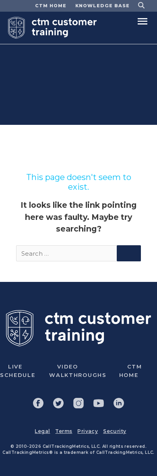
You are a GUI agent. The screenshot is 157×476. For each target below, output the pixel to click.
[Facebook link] (38, 403)
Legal (42, 431)
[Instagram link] (78, 403)
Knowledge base (102, 5)
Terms (63, 431)
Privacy (87, 431)
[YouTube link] (98, 403)
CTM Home (50, 5)
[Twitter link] (58, 403)
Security (114, 431)
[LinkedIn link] (119, 403)
